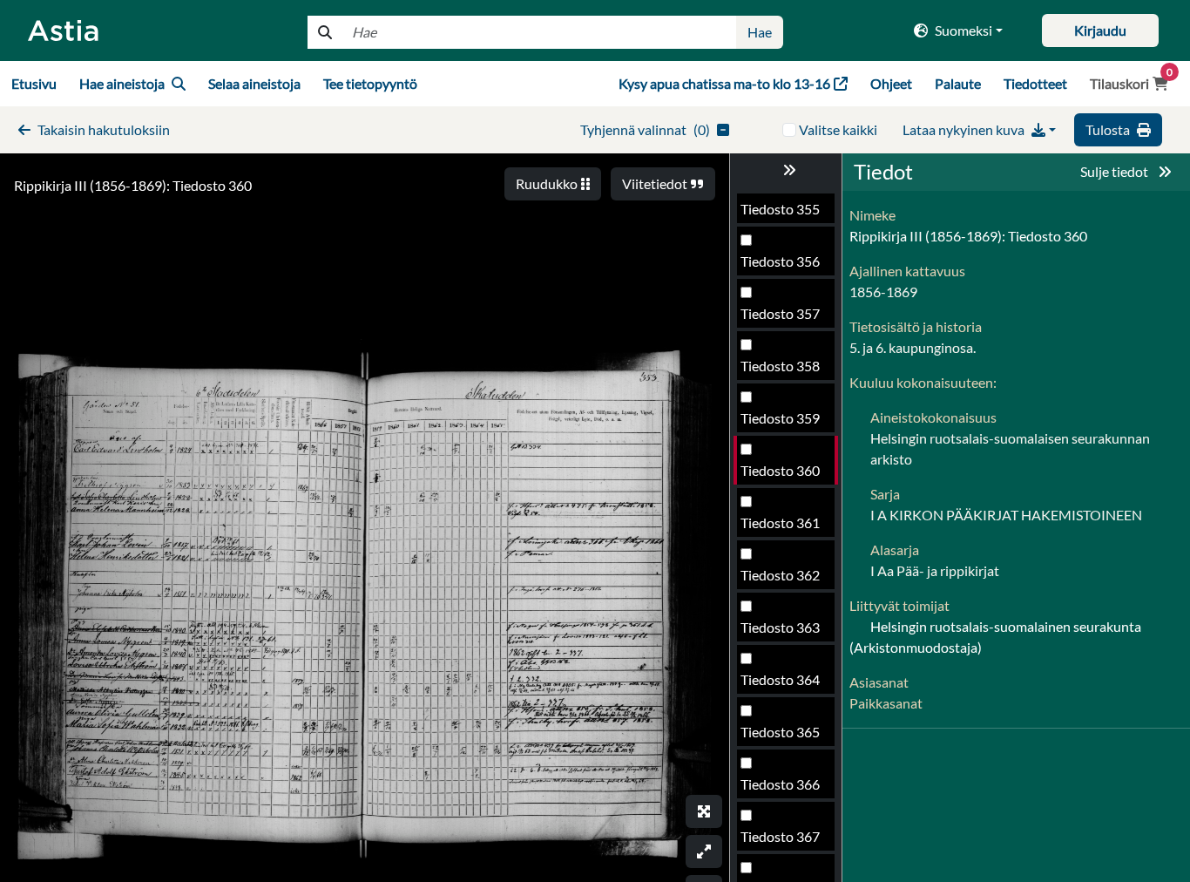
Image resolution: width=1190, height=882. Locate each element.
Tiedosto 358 (780, 365)
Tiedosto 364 (780, 679)
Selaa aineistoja (254, 83)
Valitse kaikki (838, 129)
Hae (759, 32)
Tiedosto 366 (780, 784)
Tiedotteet (1035, 83)
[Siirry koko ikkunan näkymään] (704, 811)
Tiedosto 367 (780, 836)
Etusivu (34, 83)
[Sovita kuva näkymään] (704, 851)
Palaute (958, 83)
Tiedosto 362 (780, 575)
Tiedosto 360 (780, 470)
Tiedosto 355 (780, 208)
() (645, 129)
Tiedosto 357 (780, 313)
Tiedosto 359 (780, 418)
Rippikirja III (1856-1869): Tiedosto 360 (133, 185)
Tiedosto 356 (780, 261)
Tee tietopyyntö (370, 83)
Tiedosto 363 (780, 627)
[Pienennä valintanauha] (786, 170)
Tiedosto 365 (780, 731)
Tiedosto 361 (780, 522)
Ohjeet (891, 83)
